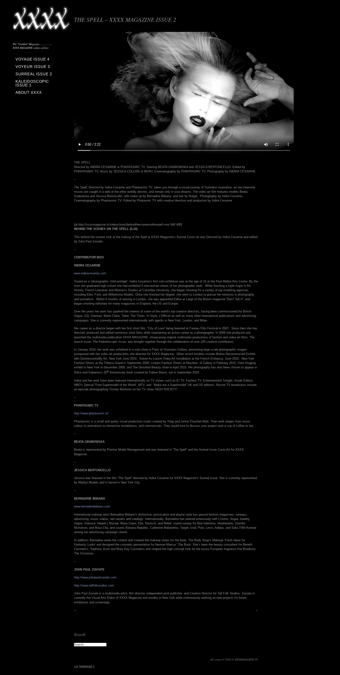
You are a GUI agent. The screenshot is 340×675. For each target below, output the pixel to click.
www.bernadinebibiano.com (92, 506)
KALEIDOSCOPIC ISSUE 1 (32, 83)
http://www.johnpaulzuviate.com (95, 577)
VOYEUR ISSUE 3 (32, 67)
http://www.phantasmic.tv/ (91, 413)
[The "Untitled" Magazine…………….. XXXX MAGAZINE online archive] (42, 28)
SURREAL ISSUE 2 (33, 74)
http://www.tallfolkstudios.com (94, 585)
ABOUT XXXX (28, 93)
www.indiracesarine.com (90, 273)
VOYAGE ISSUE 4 (32, 59)
